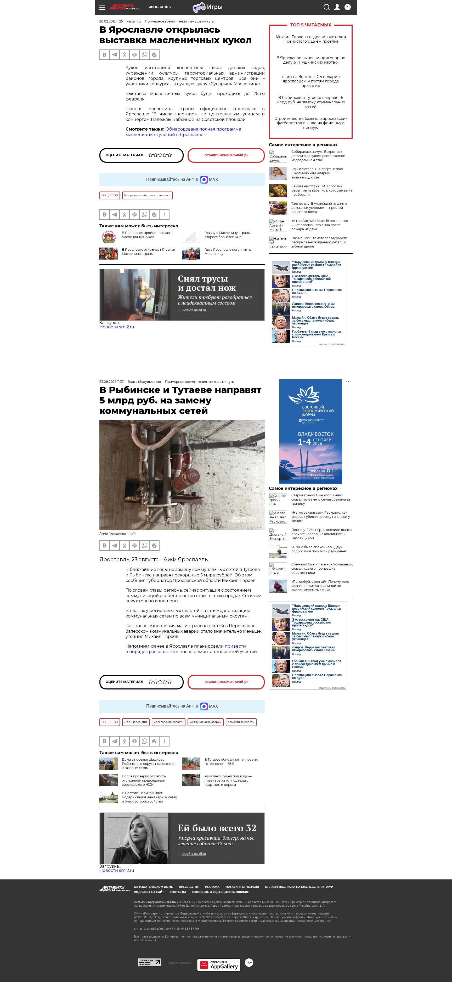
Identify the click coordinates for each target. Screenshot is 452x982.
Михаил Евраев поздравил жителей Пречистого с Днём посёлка (311, 39)
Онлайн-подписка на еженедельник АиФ (299, 887)
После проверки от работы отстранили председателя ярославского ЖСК (144, 780)
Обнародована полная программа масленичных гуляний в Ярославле (183, 132)
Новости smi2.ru (116, 326)
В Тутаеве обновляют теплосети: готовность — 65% (231, 761)
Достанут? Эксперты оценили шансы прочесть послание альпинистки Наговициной (321, 534)
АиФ (132, 533)
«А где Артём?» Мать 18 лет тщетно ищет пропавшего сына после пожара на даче (319, 225)
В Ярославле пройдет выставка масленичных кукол (147, 235)
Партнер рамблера (179, 962)
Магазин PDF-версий (242, 887)
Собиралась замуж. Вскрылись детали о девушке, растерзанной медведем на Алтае (318, 156)
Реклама (212, 887)
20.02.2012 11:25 (111, 21)
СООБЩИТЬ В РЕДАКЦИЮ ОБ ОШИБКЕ (220, 892)
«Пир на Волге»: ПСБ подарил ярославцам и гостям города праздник (311, 81)
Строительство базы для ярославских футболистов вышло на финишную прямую (310, 123)
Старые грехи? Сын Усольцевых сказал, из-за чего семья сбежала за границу (320, 499)
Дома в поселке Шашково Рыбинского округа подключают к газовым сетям (149, 763)
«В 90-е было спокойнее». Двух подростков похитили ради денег (319, 549)
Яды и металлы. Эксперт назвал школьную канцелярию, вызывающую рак (317, 173)
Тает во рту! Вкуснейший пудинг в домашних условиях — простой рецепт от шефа (319, 207)
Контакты (178, 892)
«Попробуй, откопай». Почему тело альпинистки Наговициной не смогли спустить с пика (320, 586)
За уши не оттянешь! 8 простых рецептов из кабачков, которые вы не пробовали (321, 190)
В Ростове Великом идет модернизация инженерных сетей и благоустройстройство (149, 797)
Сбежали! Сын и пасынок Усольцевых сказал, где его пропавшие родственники (322, 568)
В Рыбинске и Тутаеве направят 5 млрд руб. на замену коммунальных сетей (310, 102)
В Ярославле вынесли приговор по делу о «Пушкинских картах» (310, 60)
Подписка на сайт (149, 892)
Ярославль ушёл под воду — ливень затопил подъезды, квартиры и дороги (228, 780)
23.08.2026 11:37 (111, 382)
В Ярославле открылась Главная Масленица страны (148, 252)
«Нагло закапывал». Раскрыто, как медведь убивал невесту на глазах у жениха (320, 516)
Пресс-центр (189, 887)
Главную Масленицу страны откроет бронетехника (227, 235)
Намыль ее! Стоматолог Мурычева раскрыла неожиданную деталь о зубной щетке (319, 242)
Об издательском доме (153, 887)
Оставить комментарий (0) (226, 155)
